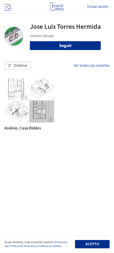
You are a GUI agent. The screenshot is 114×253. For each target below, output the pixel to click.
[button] (17, 66)
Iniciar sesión (97, 7)
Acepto (92, 244)
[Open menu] (7, 7)
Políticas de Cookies (49, 246)
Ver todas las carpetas (92, 65)
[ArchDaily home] (57, 6)
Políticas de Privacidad (23, 246)
